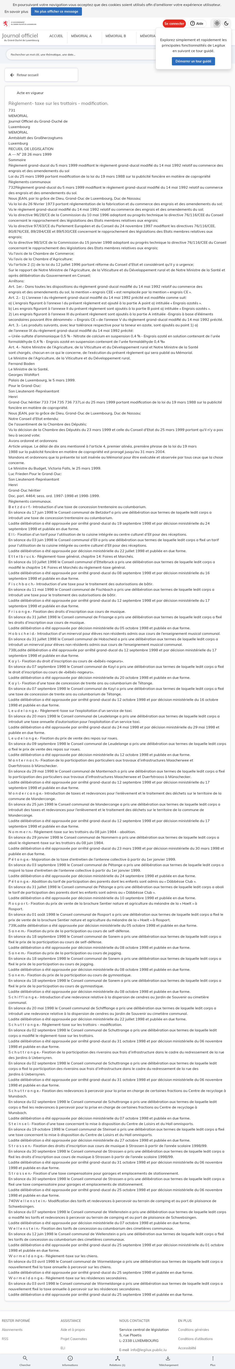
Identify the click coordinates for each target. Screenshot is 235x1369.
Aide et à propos (73, 1330)
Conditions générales (193, 1330)
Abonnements (12, 1330)
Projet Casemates (74, 1339)
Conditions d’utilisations (195, 1339)
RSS (5, 1339)
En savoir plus (16, 11)
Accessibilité (187, 1348)
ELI (63, 1348)
